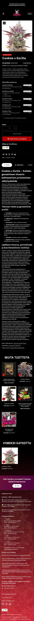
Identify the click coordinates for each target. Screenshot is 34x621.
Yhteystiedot (5, 619)
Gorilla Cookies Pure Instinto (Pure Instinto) (9, 379)
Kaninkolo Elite (7, 54)
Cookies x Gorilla (10, 157)
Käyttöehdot (24, 617)
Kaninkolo (8, 614)
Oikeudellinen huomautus (24, 619)
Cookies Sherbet (25, 379)
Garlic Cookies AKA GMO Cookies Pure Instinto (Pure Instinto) (25, 405)
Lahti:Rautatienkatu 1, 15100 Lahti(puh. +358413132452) (11, 537)
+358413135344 (7, 96)
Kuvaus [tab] (8, 165)
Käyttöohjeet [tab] (20, 165)
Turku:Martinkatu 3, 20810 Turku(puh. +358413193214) (11, 526)
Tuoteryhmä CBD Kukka (19, 343)
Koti (3, 157)
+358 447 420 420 (8, 588)
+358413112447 (7, 102)
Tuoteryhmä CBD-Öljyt (14, 345)
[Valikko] (3, 13)
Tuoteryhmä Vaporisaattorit (17, 348)
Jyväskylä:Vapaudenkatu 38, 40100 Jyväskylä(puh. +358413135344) (14, 531)
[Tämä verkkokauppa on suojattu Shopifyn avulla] (5, 148)
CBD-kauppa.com (6, 597)
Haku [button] (18, 485)
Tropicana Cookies (9, 403)
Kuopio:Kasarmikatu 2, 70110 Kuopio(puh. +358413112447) (12, 542)
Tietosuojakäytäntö (6, 617)
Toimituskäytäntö (13, 619)
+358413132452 (7, 108)
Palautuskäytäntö (16, 617)
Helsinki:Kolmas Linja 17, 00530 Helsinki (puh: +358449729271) (12, 520)
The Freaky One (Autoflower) (9, 429)
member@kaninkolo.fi (9, 586)
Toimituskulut (13, 65)
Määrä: (4, 124)
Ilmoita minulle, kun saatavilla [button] (18, 139)
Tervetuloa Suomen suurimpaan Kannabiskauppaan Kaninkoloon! (17, 4)
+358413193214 (7, 88)
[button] (29, 13)
